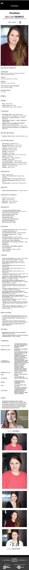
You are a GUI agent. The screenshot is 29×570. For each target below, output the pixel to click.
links (9, 22)
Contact (14, 22)
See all (13, 431)
